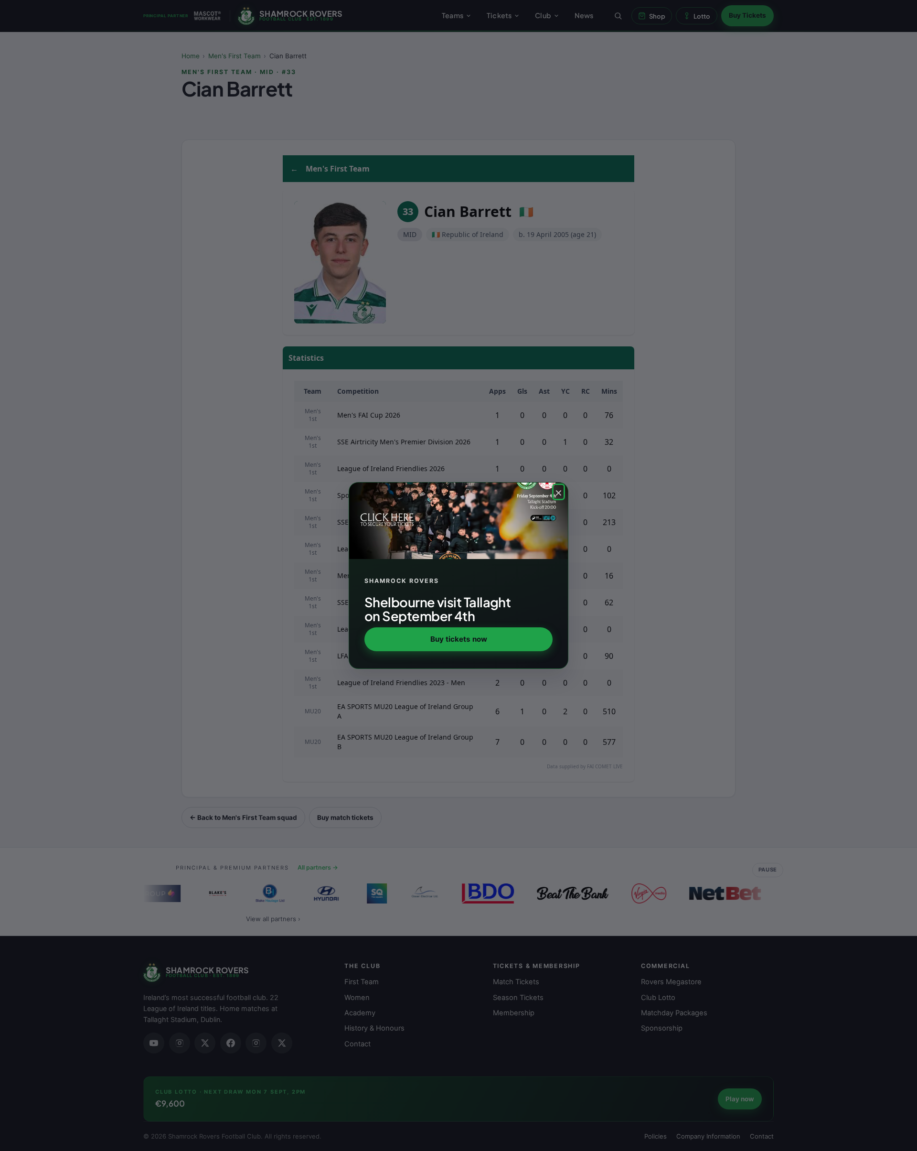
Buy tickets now (458, 639)
